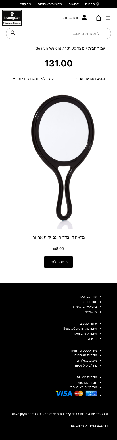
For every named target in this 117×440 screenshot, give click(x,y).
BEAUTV (91, 312)
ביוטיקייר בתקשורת (84, 307)
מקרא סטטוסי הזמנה (83, 350)
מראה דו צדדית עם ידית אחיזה (58, 237)
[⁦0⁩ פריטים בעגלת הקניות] (98, 18)
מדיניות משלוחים (50, 4)
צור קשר (25, 4)
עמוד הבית (96, 48)
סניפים (90, 4)
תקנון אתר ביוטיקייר (84, 334)
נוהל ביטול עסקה (86, 366)
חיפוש (12, 32)
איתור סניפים (88, 323)
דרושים (73, 4)
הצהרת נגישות (87, 382)
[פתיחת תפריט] (108, 18)
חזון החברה (89, 302)
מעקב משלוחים (87, 360)
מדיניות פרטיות (87, 377)
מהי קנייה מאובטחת (83, 387)
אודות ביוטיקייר (87, 297)
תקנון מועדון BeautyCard (80, 328)
